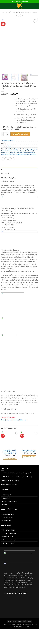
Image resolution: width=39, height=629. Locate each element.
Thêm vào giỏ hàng (20, 134)
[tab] (19, 169)
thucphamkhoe (19, 154)
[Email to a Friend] (12, 158)
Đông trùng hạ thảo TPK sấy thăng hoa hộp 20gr (29, 451)
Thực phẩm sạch (11, 154)
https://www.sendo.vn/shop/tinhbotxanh (13, 420)
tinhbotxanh (27, 154)
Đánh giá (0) (5, 173)
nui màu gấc (9, 152)
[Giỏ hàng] (37, 6)
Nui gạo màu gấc (5, 150)
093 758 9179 (5, 480)
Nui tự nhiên (31, 12)
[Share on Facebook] (6, 158)
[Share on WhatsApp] (3, 158)
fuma (7, 149)
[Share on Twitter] (9, 158)
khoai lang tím (15, 149)
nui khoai (21, 150)
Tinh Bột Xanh (19, 12)
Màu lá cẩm (22, 149)
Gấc (10, 149)
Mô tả (3, 169)
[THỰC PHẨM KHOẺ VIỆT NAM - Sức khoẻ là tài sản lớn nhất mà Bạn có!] (19, 6)
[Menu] (2, 6)
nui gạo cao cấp (33, 149)
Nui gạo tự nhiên (14, 150)
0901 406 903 (15, 480)
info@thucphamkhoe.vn (11, 484)
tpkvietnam (33, 154)
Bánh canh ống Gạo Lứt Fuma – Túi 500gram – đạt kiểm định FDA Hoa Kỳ (10, 452)
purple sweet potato (17, 152)
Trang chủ (6, 12)
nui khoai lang (27, 150)
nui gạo (27, 149)
